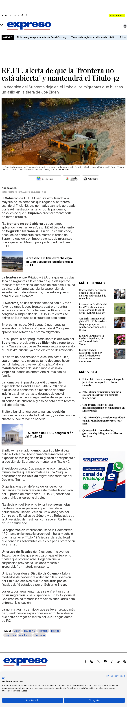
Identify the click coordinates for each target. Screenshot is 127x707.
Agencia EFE (9, 188)
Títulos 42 (29, 630)
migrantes (10, 635)
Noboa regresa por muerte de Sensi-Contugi (41, 37)
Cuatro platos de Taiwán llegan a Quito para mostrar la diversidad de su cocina (93, 294)
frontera (43, 630)
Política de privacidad (115, 676)
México (55, 630)
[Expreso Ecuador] (25, 664)
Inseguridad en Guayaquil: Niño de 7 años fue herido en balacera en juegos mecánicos (90, 355)
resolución (25, 635)
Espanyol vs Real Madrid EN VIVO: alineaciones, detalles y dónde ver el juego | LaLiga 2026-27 (93, 308)
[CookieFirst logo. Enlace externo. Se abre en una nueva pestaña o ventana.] (3, 678)
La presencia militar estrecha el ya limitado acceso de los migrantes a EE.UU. (49, 261)
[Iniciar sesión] (125, 26)
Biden (17, 630)
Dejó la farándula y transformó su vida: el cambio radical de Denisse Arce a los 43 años (103, 420)
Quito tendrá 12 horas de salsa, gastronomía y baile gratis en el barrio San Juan (102, 433)
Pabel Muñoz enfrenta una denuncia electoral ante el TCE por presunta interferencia (101, 394)
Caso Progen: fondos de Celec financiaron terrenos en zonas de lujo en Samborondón (103, 407)
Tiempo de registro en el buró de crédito (93, 37)
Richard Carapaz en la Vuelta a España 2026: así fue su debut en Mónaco (91, 340)
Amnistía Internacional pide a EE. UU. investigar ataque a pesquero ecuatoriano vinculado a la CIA (93, 324)
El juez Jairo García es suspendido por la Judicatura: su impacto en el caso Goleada (103, 382)
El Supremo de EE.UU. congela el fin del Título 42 (49, 434)
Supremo (40, 635)
